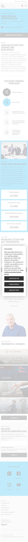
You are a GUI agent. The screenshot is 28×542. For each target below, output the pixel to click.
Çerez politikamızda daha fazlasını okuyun (13, 272)
